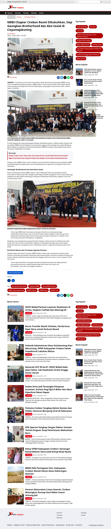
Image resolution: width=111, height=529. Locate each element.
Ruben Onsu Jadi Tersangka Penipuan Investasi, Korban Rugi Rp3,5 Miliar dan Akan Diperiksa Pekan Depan (93, 117)
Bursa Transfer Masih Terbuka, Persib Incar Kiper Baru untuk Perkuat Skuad (93, 81)
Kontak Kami (70, 525)
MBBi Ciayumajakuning (16, 290)
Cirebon (41, 13)
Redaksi (9, 525)
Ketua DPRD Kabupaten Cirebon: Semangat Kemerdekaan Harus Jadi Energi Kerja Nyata (48, 450)
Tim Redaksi (11, 34)
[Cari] (101, 1)
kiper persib (81, 59)
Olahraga (34, 13)
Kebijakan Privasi (19, 525)
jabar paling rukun (83, 45)
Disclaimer (78, 525)
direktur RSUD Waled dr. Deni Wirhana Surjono (86, 36)
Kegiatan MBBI (34, 286)
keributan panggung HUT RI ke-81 (88, 55)
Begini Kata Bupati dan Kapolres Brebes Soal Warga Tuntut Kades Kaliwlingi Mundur (38, 158)
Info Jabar (18, 13)
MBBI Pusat (54, 290)
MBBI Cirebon (31, 290)
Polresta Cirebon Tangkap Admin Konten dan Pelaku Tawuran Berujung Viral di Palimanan (48, 409)
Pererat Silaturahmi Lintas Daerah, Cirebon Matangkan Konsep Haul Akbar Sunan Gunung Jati (47, 492)
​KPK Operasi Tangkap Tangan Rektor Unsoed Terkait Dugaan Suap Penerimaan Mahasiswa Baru (48, 430)
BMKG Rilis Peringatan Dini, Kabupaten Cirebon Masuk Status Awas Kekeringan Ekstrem (46, 471)
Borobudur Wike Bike (19, 286)
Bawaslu (93, 27)
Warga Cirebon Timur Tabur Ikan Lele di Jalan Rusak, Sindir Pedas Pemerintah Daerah (38, 156)
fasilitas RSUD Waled (84, 41)
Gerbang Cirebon (29, 17)
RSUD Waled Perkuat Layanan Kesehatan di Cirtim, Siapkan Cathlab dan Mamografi (93, 70)
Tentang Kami (60, 525)
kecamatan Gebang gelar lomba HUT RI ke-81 (89, 50)
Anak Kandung (82, 27)
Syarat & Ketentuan (48, 525)
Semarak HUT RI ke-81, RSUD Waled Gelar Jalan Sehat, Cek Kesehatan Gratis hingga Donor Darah (93, 105)
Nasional (9, 13)
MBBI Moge (43, 290)
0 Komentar (13, 77)
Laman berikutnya (14, 273)
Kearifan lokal (97, 45)
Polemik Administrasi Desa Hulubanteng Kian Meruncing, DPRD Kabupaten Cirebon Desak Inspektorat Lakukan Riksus (93, 92)
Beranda (11, 17)
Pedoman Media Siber (33, 525)
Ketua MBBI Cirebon (49, 286)
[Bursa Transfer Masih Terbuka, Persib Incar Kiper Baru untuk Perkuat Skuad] (79, 82)
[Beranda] (5, 13)
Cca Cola (80, 31)
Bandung (26, 13)
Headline (28, 313)
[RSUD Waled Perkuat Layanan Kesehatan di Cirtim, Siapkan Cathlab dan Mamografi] (79, 71)
